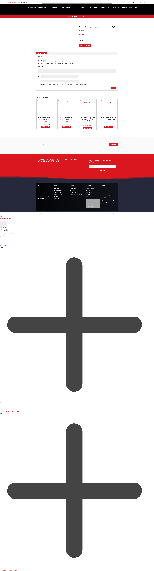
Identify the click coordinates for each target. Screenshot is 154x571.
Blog (71, 196)
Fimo (49, 22)
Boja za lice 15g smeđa (5, 245)
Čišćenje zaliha (32, 12)
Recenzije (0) (41, 53)
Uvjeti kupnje (89, 192)
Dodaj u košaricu (85, 45)
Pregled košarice (3, 568)
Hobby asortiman (92, 7)
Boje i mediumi (53, 7)
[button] (84, 49)
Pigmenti (82, 7)
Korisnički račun (90, 188)
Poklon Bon (43, 12)
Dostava (88, 194)
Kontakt (72, 190)
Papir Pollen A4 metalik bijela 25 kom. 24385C (10, 411)
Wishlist (88, 190)
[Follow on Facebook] (107, 189)
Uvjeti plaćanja (89, 196)
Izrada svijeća (42, 7)
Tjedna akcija (32, 7)
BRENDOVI (56, 196)
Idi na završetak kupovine (5, 218)
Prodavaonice (73, 192)
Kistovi (62, 7)
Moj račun (132, 2)
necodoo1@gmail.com (12, 2)
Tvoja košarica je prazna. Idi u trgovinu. (8, 570)
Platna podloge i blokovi (119, 7)
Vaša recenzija (41, 68)
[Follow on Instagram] (103, 189)
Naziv (39, 76)
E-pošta (40, 81)
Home (37, 22)
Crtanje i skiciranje (71, 7)
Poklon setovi (133, 7)
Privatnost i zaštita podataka (76, 194)
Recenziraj (113, 144)
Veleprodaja (56, 198)
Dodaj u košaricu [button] (45, 126)
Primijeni (11, 233)
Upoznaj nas (73, 188)
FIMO (83, 34)
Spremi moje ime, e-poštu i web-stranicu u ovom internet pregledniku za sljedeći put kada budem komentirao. (64, 84)
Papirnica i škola (104, 7)
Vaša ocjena (41, 66)
